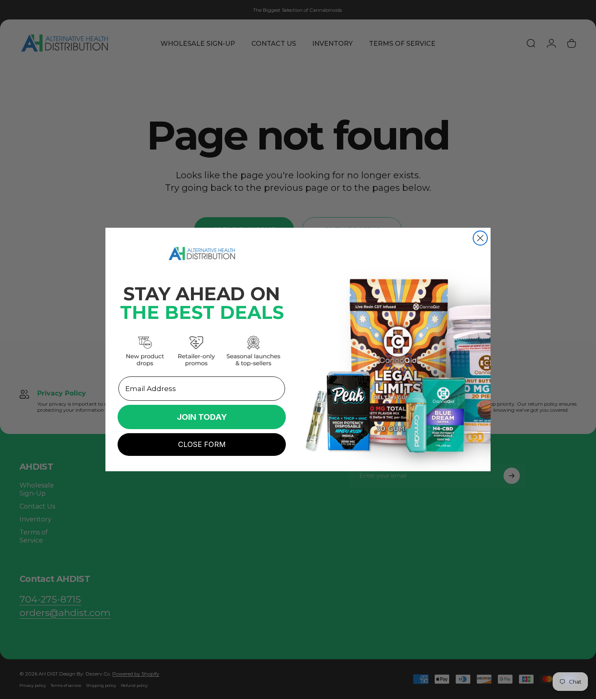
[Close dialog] (480, 238)
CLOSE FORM (202, 444)
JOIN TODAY (202, 417)
